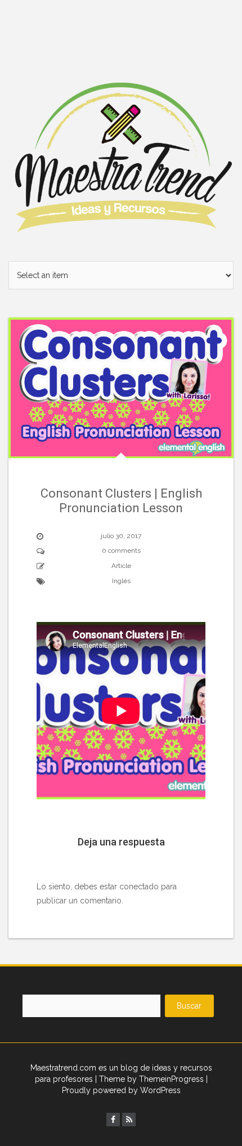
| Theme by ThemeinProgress (149, 1079)
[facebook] (113, 1119)
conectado (139, 886)
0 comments (121, 550)
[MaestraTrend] (121, 130)
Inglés (121, 581)
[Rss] (129, 1119)
